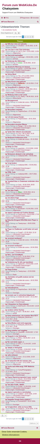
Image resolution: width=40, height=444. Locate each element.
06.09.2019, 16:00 (32, 96)
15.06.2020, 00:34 (30, 68)
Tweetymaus (22, 223)
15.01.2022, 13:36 (33, 51)
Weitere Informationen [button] (10, 435)
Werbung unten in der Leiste (17, 95)
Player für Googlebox (14, 207)
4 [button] (30, 37)
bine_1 (20, 343)
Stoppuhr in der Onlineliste (16, 336)
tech (19, 311)
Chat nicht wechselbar (15, 55)
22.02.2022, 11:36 (31, 45)
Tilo (19, 76)
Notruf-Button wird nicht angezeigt (19, 323)
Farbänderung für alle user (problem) (20, 262)
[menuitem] (6, 17)
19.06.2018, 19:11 (29, 192)
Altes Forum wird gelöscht (16, 81)
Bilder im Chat (12, 146)
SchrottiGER (22, 401)
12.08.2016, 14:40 (30, 386)
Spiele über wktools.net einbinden (19, 132)
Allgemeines (17, 53)
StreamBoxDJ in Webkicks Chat (18, 87)
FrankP (20, 232)
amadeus (21, 45)
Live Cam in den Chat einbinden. (18, 50)
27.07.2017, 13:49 (11, 326)
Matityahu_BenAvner (25, 317)
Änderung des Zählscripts (16, 61)
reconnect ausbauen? (14, 238)
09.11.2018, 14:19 (28, 133)
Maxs (20, 192)
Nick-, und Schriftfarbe (15, 255)
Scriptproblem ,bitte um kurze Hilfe (19, 407)
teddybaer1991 (23, 156)
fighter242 (21, 264)
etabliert (20, 394)
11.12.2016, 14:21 (11, 371)
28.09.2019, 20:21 (31, 89)
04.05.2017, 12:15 (29, 338)
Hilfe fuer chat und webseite (17, 44)
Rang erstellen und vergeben (17, 330)
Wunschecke (17, 98)
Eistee (20, 349)
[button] (33, 36)
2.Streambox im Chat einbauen (18, 304)
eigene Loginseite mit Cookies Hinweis (20, 212)
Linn (19, 133)
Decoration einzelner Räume (17, 124)
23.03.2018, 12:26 (32, 264)
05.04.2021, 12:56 (32, 57)
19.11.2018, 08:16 (30, 126)
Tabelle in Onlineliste (14, 347)
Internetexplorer (12, 288)
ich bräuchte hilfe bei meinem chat (19, 361)
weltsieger (21, 57)
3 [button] (27, 37)
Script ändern (12, 163)
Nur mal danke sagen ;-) (15, 342)
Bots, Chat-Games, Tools (21, 135)
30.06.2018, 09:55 (28, 185)
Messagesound (12, 100)
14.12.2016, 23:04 (29, 362)
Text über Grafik (12, 190)
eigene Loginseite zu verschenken (19, 392)
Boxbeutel (21, 208)
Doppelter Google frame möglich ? (19, 399)
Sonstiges (16, 243)
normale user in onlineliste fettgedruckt (21, 295)
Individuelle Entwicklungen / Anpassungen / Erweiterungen (18, 71)
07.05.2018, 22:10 (30, 232)
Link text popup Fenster (15, 117)
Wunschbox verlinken (14, 109)
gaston (20, 68)
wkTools (15, 59)
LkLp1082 (21, 332)
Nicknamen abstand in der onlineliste (20, 154)
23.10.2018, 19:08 (32, 148)
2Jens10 (21, 89)
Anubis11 (21, 408)
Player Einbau (12, 269)
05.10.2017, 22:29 (33, 306)
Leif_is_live (21, 51)
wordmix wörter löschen (15, 310)
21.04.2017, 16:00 (30, 343)
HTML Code (11, 172)
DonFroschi (22, 214)
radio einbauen (12, 355)
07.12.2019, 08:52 (28, 76)
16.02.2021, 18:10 (29, 63)
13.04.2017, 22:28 (30, 349)
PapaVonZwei (22, 111)
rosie (19, 357)
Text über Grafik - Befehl (15, 385)
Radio (15, 47)
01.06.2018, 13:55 (32, 208)
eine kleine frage (13, 198)
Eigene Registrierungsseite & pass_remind (22, 377)
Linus (20, 63)
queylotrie (21, 148)
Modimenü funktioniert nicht (17, 137)
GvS (19, 256)
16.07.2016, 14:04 (31, 394)
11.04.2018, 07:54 (28, 256)
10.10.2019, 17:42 (32, 83)
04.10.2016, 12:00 (30, 379)
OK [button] (20, 441)
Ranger (20, 126)
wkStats (15, 64)
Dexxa (20, 379)
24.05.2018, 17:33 (33, 214)
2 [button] (25, 37)
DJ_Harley (21, 96)
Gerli (19, 185)
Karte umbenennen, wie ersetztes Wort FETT (22, 316)
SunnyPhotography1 (24, 370)
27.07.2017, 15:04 (11, 319)
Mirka (20, 338)
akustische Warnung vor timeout (18, 67)
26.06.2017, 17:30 (32, 332)
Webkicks (21, 83)
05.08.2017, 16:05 (28, 311)
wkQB (15, 313)
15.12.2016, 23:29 (29, 357)
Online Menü (11, 74)
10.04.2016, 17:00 (31, 408)
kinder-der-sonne (23, 102)
